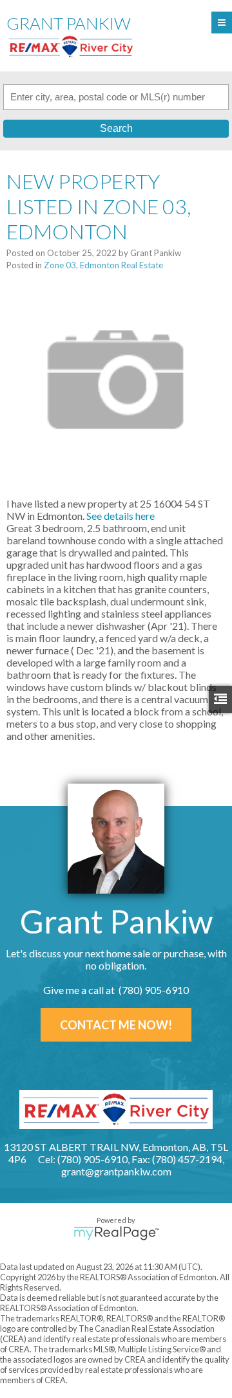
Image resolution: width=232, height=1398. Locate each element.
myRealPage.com (116, 1233)
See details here (120, 516)
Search (116, 128)
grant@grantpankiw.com (116, 1171)
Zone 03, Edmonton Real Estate (103, 265)
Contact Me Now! (116, 1025)
